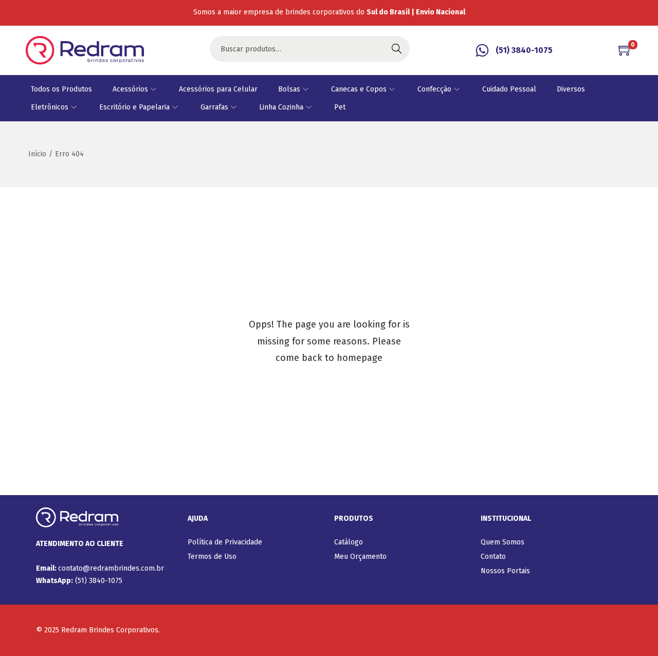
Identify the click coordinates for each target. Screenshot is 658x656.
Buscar (397, 48)
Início (37, 154)
